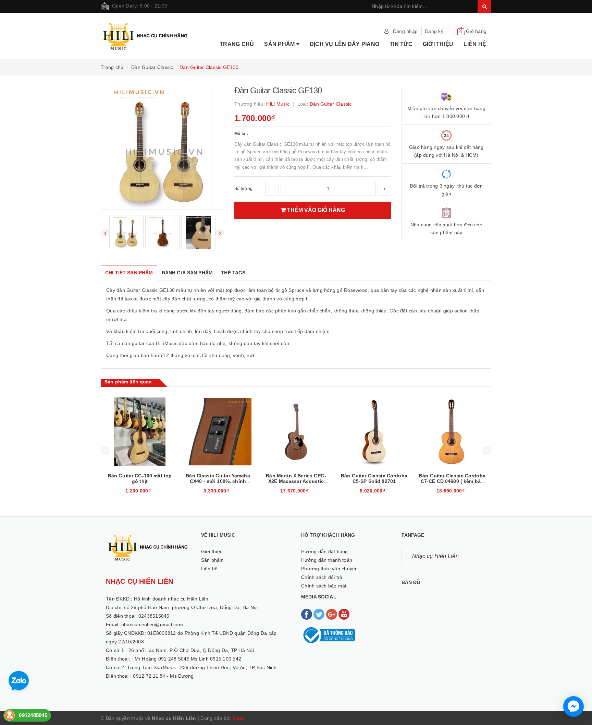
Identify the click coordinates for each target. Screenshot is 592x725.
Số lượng (243, 188)
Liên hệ (475, 44)
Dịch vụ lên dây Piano (344, 44)
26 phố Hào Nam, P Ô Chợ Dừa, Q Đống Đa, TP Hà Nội (191, 650)
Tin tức (401, 44)
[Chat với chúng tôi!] (573, 706)
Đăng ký (434, 31)
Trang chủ (237, 44)
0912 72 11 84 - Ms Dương (163, 676)
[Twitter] (319, 614)
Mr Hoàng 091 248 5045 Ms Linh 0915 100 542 (188, 659)
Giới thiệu (438, 44)
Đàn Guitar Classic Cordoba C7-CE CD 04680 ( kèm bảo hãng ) (452, 481)
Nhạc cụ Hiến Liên (435, 556)
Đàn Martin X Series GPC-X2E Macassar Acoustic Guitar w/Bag (296, 481)
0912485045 (33, 715)
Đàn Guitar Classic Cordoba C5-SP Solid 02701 (374, 478)
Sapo (238, 718)
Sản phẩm (280, 44)
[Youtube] (343, 614)
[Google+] (332, 614)
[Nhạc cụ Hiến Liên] (145, 28)
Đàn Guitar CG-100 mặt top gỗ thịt (140, 478)
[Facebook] (307, 614)
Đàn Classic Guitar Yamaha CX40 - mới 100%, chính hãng (218, 481)
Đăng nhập (405, 31)
